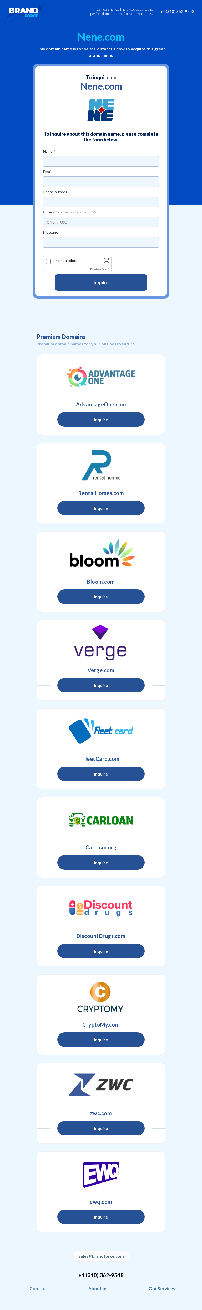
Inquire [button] (101, 419)
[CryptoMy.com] (101, 997)
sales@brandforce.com (101, 1255)
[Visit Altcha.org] (106, 262)
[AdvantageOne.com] (101, 376)
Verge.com (101, 670)
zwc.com (101, 1113)
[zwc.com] (101, 1085)
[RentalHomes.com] (101, 465)
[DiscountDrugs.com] (101, 908)
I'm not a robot (65, 260)
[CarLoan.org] (101, 819)
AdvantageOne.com (101, 404)
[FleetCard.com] (101, 731)
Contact (38, 1288)
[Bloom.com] (101, 554)
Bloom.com (101, 581)
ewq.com (101, 1202)
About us (97, 1288)
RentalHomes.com (101, 493)
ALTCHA (105, 269)
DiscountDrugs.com (101, 936)
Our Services (162, 1288)
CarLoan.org (101, 847)
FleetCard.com (101, 759)
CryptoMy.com (101, 1024)
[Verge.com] (101, 642)
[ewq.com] (101, 1174)
